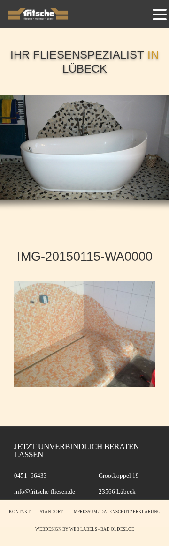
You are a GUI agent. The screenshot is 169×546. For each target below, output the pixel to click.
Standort (51, 511)
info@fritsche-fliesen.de (44, 491)
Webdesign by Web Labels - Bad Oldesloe (84, 529)
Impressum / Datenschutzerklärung (116, 511)
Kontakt (20, 511)
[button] (160, 14)
